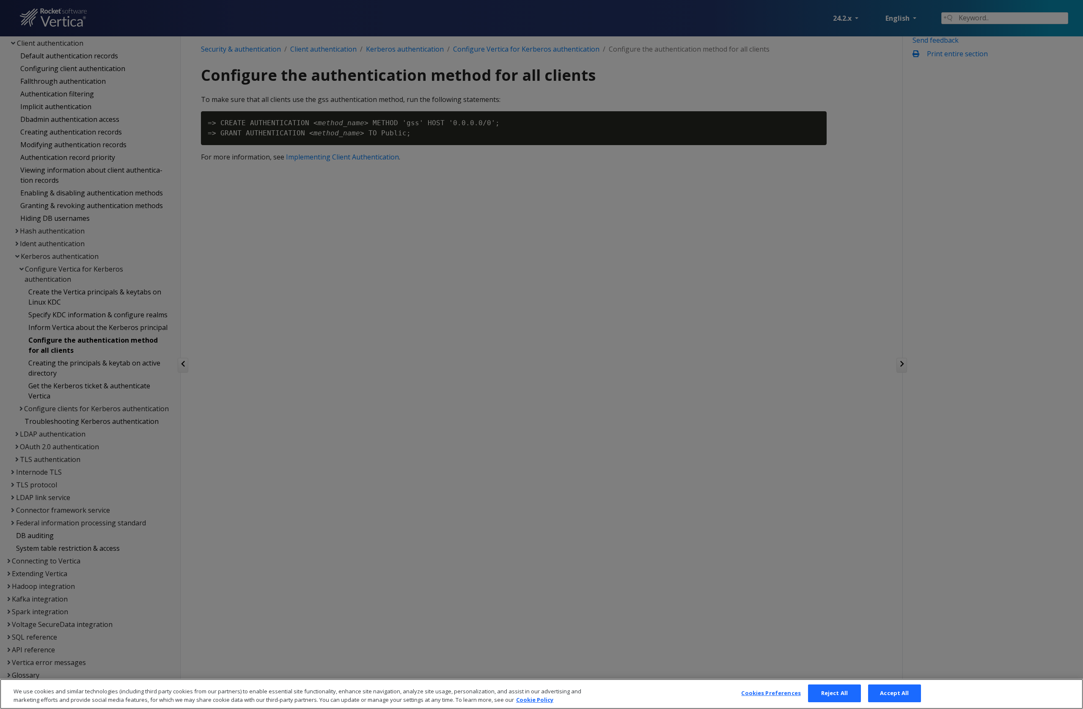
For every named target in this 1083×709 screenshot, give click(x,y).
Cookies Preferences (770, 693)
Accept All (894, 693)
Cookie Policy (534, 700)
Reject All (834, 693)
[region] (541, 694)
